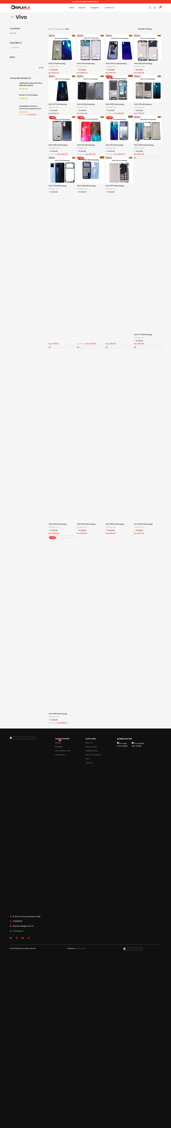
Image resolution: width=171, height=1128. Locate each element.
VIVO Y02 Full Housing (115, 104)
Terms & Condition (93, 755)
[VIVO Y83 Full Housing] (90, 434)
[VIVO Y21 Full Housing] (62, 170)
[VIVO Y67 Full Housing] (119, 170)
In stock (15, 48)
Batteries (59, 747)
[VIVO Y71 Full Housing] (147, 244)
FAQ (87, 759)
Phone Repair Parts (63, 751)
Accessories (60, 755)
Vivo (57, 66)
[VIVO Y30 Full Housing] (90, 170)
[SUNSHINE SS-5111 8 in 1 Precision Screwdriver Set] (13, 110)
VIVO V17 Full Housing (58, 104)
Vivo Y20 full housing (114, 145)
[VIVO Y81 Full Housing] (62, 434)
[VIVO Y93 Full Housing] (62, 623)
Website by (76, 948)
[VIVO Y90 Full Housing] (147, 434)
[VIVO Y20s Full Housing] (147, 129)
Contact (89, 763)
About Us (89, 743)
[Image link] (23, 825)
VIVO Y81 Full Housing (57, 524)
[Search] (150, 7)
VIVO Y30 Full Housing (86, 186)
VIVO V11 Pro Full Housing (116, 63)
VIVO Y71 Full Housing (143, 334)
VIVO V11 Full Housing (86, 63)
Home (51, 29)
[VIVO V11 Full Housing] (90, 48)
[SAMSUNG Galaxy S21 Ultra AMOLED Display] (13, 86)
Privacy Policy (91, 747)
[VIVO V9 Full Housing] (90, 88)
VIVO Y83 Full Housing (86, 524)
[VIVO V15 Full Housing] (147, 48)
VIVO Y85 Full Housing (115, 524)
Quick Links (91, 739)
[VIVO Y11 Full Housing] (147, 88)
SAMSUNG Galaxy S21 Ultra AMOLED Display (30, 84)
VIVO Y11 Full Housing (142, 104)
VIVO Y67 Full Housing (115, 186)
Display (58, 742)
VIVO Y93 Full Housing (58, 714)
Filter (41, 68)
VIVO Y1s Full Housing (86, 145)
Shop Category (62, 739)
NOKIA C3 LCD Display (28, 95)
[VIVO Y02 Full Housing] (119, 88)
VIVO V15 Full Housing (143, 63)
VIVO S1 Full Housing (57, 63)
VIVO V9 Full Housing (85, 104)
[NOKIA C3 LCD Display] (13, 98)
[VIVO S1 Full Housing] (62, 48)
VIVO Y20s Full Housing (143, 145)
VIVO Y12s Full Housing (58, 145)
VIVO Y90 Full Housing (143, 524)
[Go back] (13, 17)
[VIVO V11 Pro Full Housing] (119, 48)
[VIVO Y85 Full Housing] (119, 434)
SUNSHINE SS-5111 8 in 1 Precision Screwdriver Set (30, 107)
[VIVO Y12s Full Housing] (62, 129)
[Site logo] (20, 7)
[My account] (154, 7)
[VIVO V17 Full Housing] (62, 88)
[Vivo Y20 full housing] (119, 129)
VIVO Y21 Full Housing (57, 186)
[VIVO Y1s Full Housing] (90, 129)
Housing (13, 33)
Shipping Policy (92, 751)
